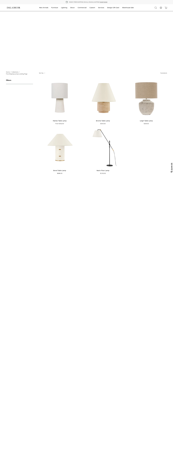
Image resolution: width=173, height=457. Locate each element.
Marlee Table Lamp (60, 121)
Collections (15, 72)
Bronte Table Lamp (103, 121)
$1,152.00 (103, 173)
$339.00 (146, 123)
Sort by (41, 73)
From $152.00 (59, 123)
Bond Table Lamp (59, 170)
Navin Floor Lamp (103, 170)
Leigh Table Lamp (146, 121)
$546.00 (103, 123)
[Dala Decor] (13, 8)
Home (8, 72)
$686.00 (59, 173)
